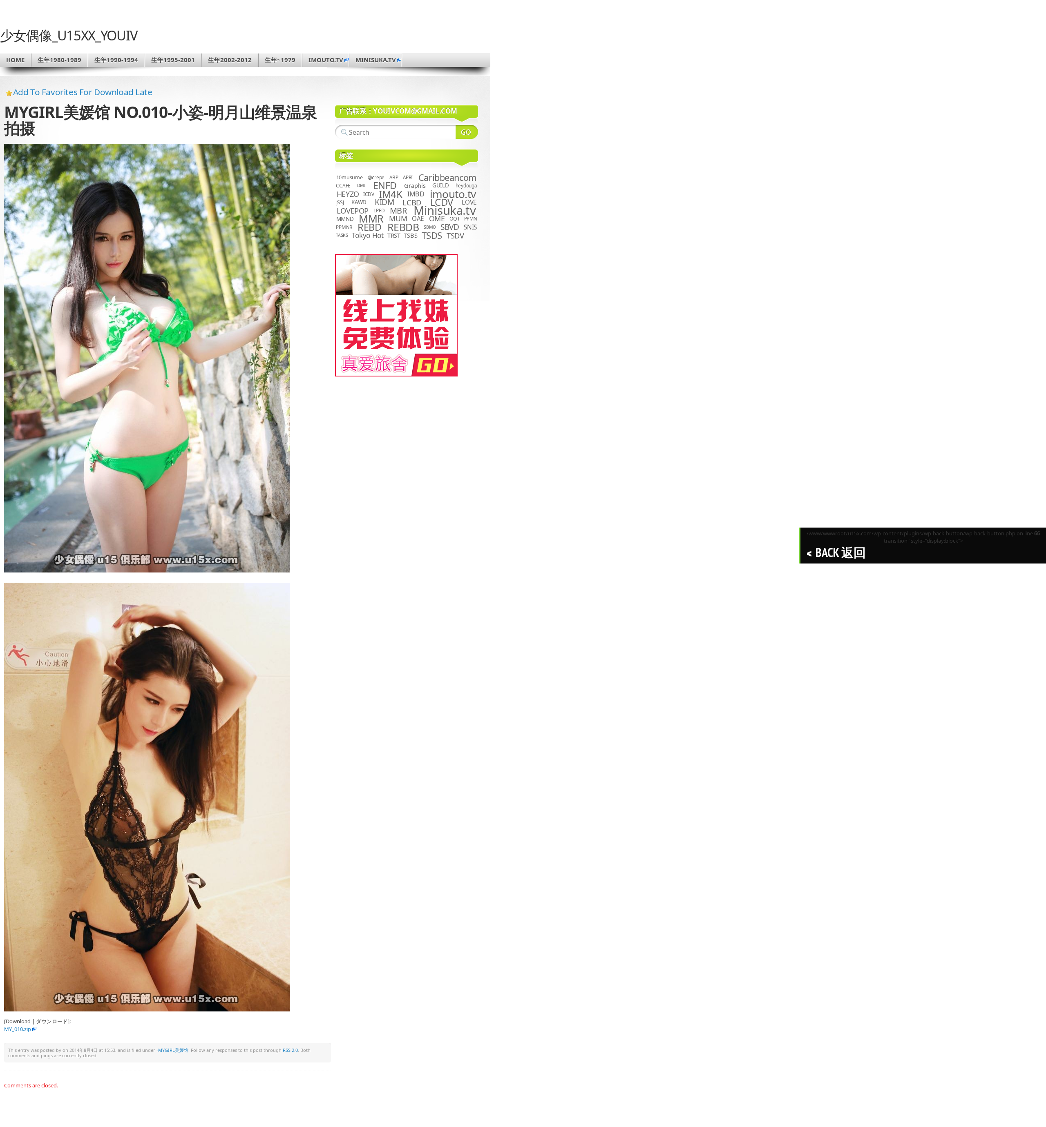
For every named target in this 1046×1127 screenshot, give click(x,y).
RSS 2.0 (290, 1050)
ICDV (368, 194)
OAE (418, 218)
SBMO (430, 227)
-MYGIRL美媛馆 (172, 1050)
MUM (398, 218)
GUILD (440, 185)
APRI (408, 177)
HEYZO (348, 194)
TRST (393, 235)
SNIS (470, 227)
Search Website (467, 132)
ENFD (385, 185)
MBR (398, 210)
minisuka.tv (375, 60)
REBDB (403, 227)
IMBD (416, 193)
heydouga (466, 185)
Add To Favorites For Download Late (82, 92)
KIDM (384, 202)
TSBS (411, 235)
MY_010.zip (17, 1029)
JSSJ (340, 202)
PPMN (470, 219)
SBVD (449, 227)
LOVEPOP (353, 210)
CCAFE (343, 185)
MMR (371, 218)
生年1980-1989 (59, 60)
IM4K (390, 194)
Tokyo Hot (368, 235)
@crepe (376, 177)
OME (437, 218)
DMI (361, 185)
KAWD (359, 202)
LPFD (378, 210)
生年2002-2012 (230, 60)
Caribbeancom (447, 177)
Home (15, 60)
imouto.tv (325, 60)
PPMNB (344, 227)
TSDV (455, 235)
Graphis (414, 185)
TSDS (432, 235)
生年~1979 (280, 60)
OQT (454, 218)
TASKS (342, 235)
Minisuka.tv (444, 210)
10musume (349, 177)
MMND (345, 219)
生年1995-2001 (173, 60)
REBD (369, 227)
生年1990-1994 (116, 60)
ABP (393, 177)
